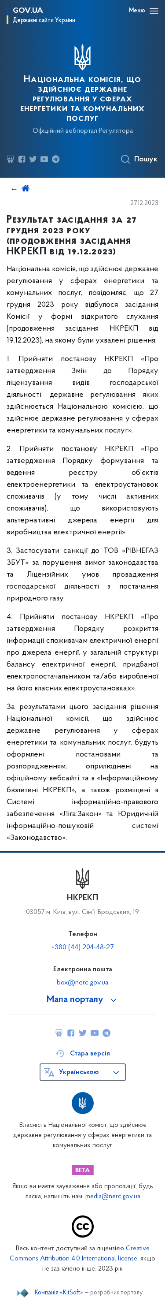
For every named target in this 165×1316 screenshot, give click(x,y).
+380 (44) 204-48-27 (82, 947)
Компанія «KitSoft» (59, 1293)
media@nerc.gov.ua (112, 1196)
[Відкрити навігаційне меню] (154, 11)
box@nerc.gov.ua (82, 982)
